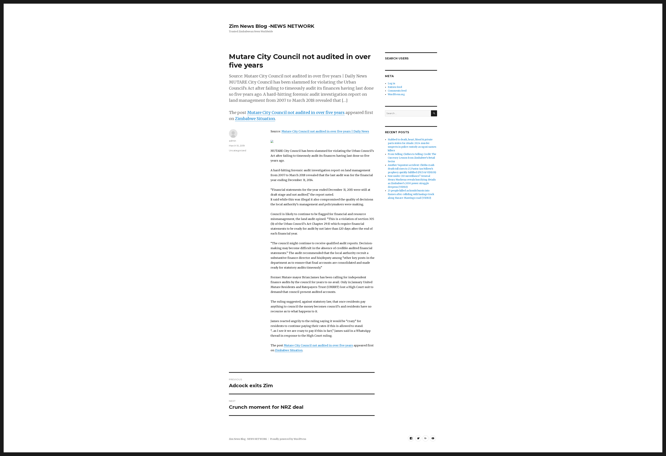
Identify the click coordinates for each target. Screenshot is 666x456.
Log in (391, 83)
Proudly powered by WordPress (288, 439)
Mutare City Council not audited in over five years (296, 112)
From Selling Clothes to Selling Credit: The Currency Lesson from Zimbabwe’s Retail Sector (412, 158)
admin (232, 140)
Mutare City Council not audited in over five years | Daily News (325, 131)
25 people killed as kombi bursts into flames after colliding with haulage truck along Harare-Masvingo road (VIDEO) (411, 194)
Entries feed (395, 87)
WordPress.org (396, 94)
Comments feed (397, 90)
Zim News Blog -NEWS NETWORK (271, 26)
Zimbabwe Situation (255, 118)
